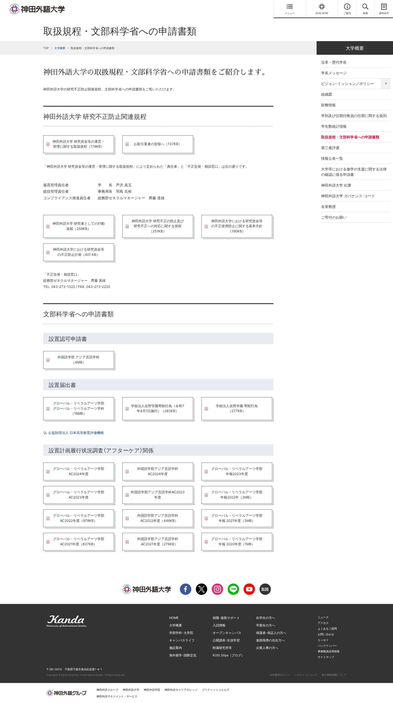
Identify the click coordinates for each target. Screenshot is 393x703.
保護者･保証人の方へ (271, 633)
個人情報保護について (334, 674)
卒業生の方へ (265, 625)
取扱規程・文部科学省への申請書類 (350, 137)
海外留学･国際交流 (182, 655)
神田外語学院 (152, 689)
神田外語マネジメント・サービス (116, 696)
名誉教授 (328, 206)
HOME (174, 618)
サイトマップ (326, 657)
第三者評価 (330, 147)
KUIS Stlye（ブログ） (228, 655)
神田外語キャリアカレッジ (181, 689)
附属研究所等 (222, 648)
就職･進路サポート (226, 618)
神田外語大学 (131, 689)
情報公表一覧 (332, 158)
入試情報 (219, 625)
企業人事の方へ (267, 648)
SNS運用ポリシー (280, 674)
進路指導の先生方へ (270, 640)
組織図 (326, 94)
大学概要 (59, 48)
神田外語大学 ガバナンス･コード (348, 196)
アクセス (323, 623)
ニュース (323, 617)
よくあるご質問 (327, 628)
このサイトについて (306, 674)
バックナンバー (327, 645)
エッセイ (323, 640)
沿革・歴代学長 (334, 62)
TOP (46, 48)
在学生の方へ (265, 618)
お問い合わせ (326, 634)
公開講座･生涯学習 (226, 640)
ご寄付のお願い (334, 217)
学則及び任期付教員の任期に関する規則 (354, 115)
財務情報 (328, 105)
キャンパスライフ (182, 640)
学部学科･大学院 (181, 633)
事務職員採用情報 (329, 651)
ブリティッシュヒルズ (215, 689)
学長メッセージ (334, 73)
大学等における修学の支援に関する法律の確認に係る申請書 (354, 172)
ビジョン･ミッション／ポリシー (347, 83)
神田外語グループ (107, 689)
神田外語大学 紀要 (336, 185)
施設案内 (175, 648)
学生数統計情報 (334, 126)
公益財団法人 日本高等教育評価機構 (76, 433)
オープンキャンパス (227, 633)
